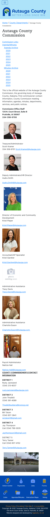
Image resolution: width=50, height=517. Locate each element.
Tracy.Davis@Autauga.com (14, 292)
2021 (8, 53)
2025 (8, 65)
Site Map (29, 506)
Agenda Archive (11, 47)
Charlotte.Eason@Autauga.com (16, 330)
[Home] (24, 11)
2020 (8, 50)
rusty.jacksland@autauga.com (15, 390)
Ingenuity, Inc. (37, 513)
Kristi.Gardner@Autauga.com (15, 262)
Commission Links (10, 42)
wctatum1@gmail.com (12, 418)
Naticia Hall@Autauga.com (14, 370)
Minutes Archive (11, 68)
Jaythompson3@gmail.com (14, 433)
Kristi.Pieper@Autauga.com (14, 225)
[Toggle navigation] (5, 2)
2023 (8, 59)
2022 (8, 56)
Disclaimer (20, 506)
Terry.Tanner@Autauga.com (14, 448)
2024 (8, 62)
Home (5, 23)
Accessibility (39, 506)
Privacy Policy (11, 506)
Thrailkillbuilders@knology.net (15, 405)
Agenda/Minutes (9, 45)
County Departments (18, 23)
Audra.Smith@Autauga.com (14, 182)
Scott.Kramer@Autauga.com (28, 149)
